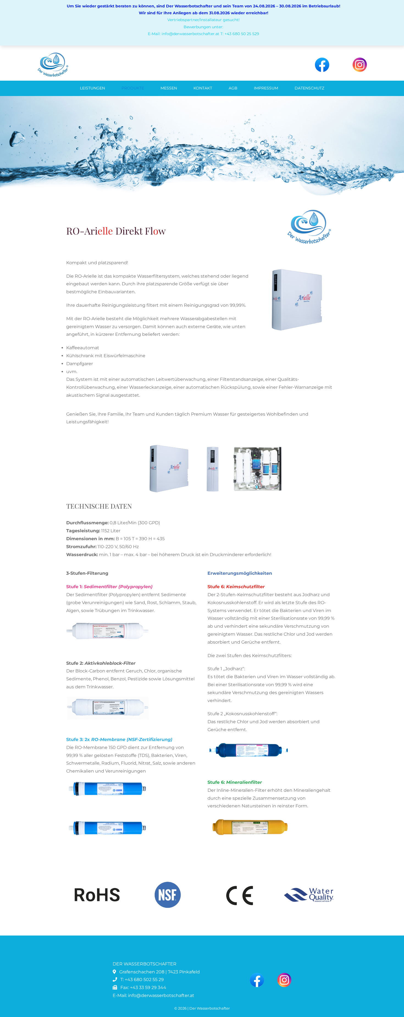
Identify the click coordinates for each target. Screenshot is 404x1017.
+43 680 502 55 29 (144, 979)
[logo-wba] (52, 54)
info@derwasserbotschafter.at (161, 995)
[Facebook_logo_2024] (322, 59)
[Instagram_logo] (360, 59)
